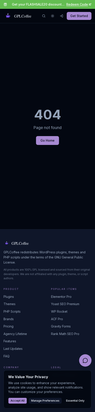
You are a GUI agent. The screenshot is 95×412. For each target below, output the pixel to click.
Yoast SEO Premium (65, 304)
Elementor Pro (61, 296)
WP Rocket (59, 311)
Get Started (79, 16)
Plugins (9, 296)
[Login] (61, 15)
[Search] (43, 15)
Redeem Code (77, 4)
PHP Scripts (12, 311)
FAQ (7, 356)
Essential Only (75, 400)
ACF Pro (57, 319)
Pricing (8, 326)
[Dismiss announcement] (89, 4)
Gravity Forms (61, 326)
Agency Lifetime (15, 334)
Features (10, 341)
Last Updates (13, 348)
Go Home (47, 140)
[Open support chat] (85, 360)
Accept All (18, 400)
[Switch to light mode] (52, 15)
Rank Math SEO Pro (65, 334)
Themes (9, 304)
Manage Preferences (45, 400)
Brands (9, 319)
